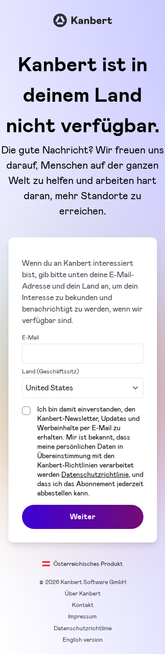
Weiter (82, 517)
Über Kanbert (83, 593)
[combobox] (82, 388)
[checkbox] (26, 410)
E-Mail (30, 337)
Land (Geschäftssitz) (50, 371)
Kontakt (83, 605)
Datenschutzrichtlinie (95, 474)
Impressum (82, 616)
